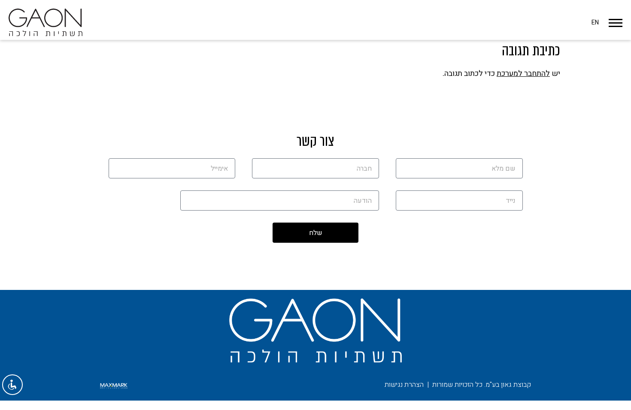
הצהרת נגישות (404, 385)
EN (595, 22)
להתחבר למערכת (523, 73)
